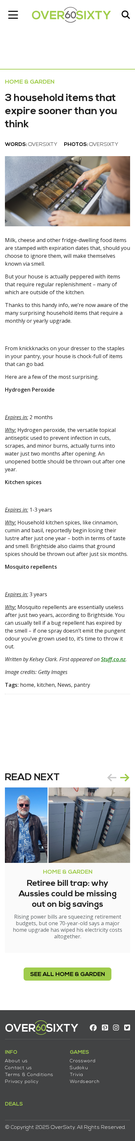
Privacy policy (22, 1081)
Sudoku (79, 1068)
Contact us (18, 1068)
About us (16, 1061)
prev (111, 777)
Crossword (83, 1061)
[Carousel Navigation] (118, 777)
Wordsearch (85, 1081)
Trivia (76, 1074)
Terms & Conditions (29, 1074)
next (125, 777)
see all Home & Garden (67, 974)
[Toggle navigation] (13, 15)
